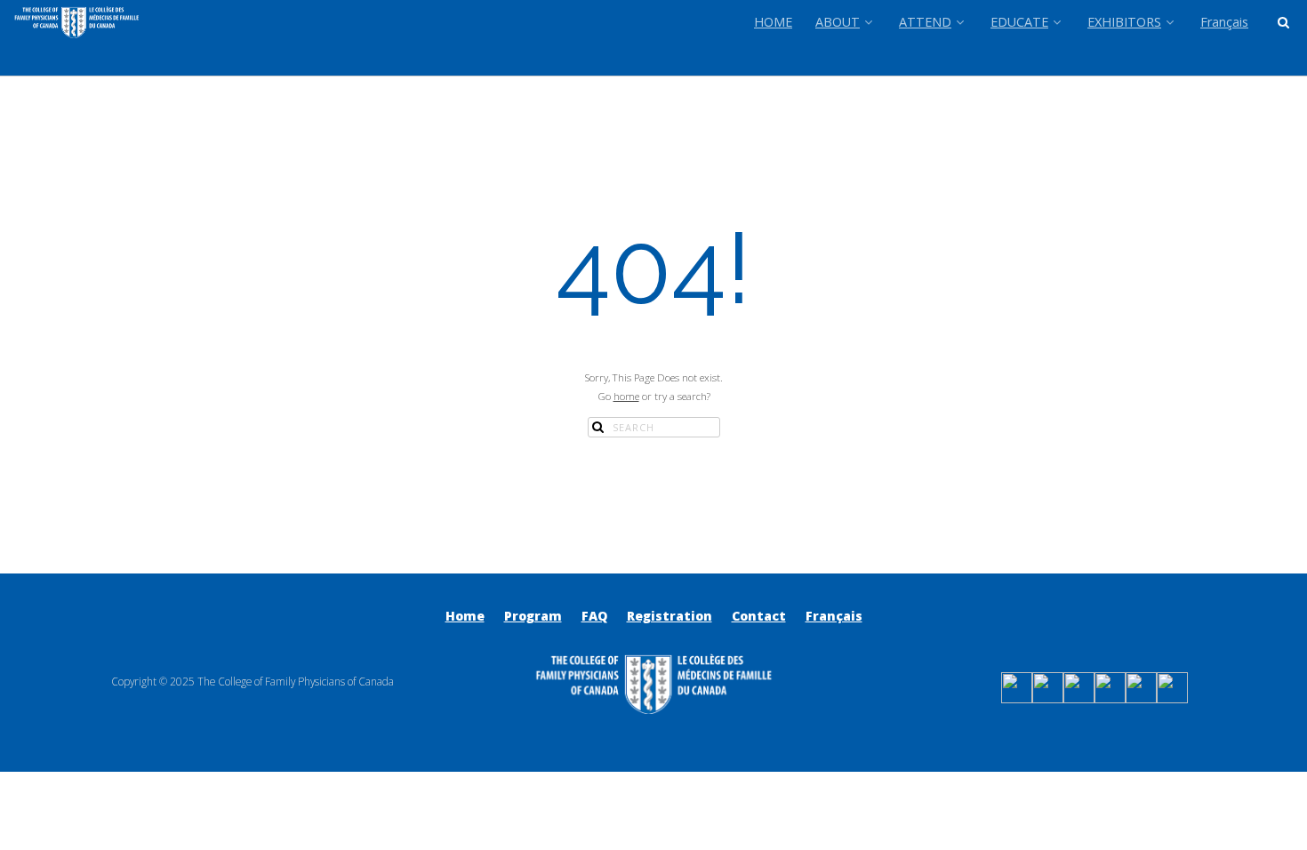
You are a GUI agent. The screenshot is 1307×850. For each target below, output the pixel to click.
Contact (759, 615)
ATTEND (925, 21)
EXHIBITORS (1124, 21)
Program (533, 615)
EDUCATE (1019, 21)
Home (465, 615)
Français (1224, 21)
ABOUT (837, 21)
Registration (669, 615)
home (626, 396)
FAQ (594, 615)
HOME (773, 21)
